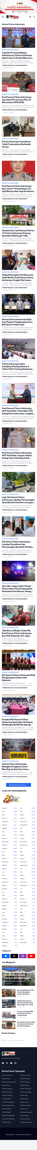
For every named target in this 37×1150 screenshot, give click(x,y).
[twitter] (14, 956)
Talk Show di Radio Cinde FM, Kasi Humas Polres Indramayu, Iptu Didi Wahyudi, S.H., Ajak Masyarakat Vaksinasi (17, 633)
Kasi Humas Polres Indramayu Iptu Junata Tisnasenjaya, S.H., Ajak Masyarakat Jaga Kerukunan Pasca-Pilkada (18, 189)
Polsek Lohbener (25, 1075)
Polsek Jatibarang (25, 1088)
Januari (27, 818)
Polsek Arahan (24, 1102)
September (27, 825)
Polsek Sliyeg (6, 1078)
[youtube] (31, 956)
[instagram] (23, 956)
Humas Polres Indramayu (23, 1134)
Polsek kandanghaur (26, 1112)
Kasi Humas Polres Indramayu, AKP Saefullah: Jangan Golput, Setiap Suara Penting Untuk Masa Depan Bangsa (17, 455)
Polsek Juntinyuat (7, 1075)
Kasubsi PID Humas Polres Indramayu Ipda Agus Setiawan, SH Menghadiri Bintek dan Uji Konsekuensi (17, 722)
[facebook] (6, 956)
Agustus (9, 808)
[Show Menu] (3, 17)
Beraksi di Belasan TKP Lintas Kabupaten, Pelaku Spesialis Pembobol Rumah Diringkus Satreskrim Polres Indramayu (25, 992)
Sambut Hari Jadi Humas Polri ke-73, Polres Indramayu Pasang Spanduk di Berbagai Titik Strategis (18, 233)
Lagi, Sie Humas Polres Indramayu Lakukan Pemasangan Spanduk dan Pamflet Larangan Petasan (18, 500)
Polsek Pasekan (6, 1099)
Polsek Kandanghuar (8, 1119)
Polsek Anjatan (6, 1112)
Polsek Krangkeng (25, 1092)
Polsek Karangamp (26, 1122)
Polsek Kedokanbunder (9, 1082)
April (9, 815)
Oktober (9, 825)
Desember (9, 821)
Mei (27, 811)
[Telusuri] (34, 17)
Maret (27, 815)
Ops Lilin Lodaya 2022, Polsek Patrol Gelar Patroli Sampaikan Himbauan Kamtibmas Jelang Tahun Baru (17, 589)
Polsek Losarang (7, 1088)
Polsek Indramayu (7, 1092)
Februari (9, 818)
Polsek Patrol (6, 1085)
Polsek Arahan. (24, 1115)
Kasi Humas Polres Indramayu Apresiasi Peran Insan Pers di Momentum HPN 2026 (16, 100)
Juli (27, 808)
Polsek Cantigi (24, 1085)
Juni (9, 811)
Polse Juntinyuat (25, 1119)
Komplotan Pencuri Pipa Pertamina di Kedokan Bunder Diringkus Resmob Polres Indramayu (26, 1024)
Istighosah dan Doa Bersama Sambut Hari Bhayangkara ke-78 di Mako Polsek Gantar (25, 1003)
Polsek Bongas (6, 1109)
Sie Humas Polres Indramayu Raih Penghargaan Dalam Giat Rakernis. (18, 678)
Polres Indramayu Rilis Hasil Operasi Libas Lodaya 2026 (25, 1013)
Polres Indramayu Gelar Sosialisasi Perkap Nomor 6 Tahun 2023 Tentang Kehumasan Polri (18, 367)
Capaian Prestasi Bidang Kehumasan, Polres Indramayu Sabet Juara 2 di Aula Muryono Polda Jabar (17, 55)
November (27, 821)
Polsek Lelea (24, 1095)
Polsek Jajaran (6, 1122)
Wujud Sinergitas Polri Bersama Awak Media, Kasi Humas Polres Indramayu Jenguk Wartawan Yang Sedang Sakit (17, 278)
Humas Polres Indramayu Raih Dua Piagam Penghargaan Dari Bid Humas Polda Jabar (17, 322)
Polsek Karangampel (8, 1102)
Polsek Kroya (24, 1109)
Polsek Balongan (25, 1078)
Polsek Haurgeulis (25, 1105)
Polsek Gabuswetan (8, 1105)
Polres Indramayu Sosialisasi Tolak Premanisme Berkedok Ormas (16, 144)
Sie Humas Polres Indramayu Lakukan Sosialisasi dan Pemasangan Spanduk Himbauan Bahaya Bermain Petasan (18, 544)
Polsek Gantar (24, 1099)
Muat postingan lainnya (17, 785)
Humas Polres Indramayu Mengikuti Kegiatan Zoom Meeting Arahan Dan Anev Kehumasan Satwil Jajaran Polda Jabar (18, 767)
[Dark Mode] (30, 17)
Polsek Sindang (25, 1082)
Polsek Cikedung (7, 1095)
